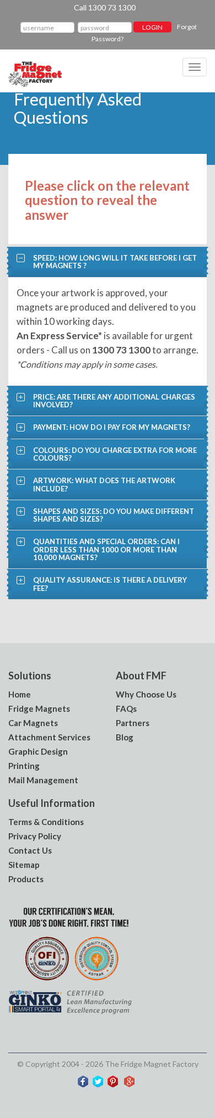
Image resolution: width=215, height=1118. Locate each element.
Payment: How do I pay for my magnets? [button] (111, 427)
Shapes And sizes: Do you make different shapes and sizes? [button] (113, 515)
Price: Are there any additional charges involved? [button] (114, 400)
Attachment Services (49, 737)
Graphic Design (38, 751)
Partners (132, 723)
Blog (124, 737)
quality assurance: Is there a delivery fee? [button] (110, 583)
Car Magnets (33, 723)
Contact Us (30, 850)
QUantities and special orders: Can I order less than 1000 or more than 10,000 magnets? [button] (106, 549)
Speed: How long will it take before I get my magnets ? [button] (115, 261)
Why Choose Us (146, 694)
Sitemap (24, 865)
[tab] (107, 262)
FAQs (126, 708)
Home (19, 694)
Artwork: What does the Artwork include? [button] (104, 484)
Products (26, 879)
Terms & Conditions (46, 822)
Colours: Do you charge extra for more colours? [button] (115, 454)
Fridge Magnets (39, 708)
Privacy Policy (34, 836)
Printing (24, 766)
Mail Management (43, 780)
